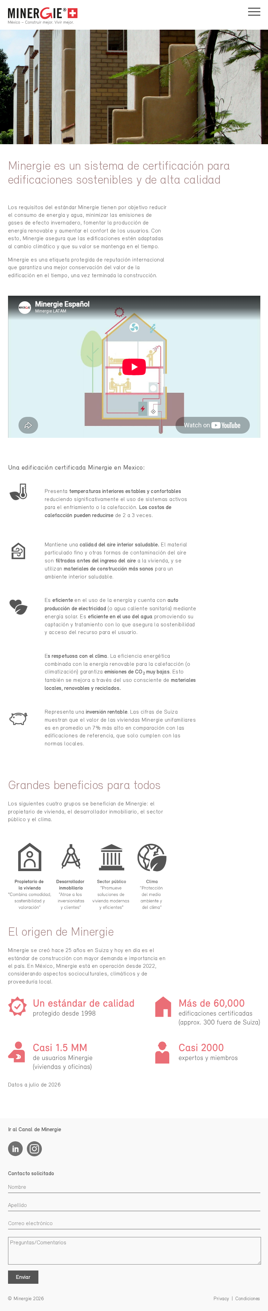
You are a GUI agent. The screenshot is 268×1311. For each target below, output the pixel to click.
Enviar (23, 1277)
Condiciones (248, 1299)
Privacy (221, 1299)
